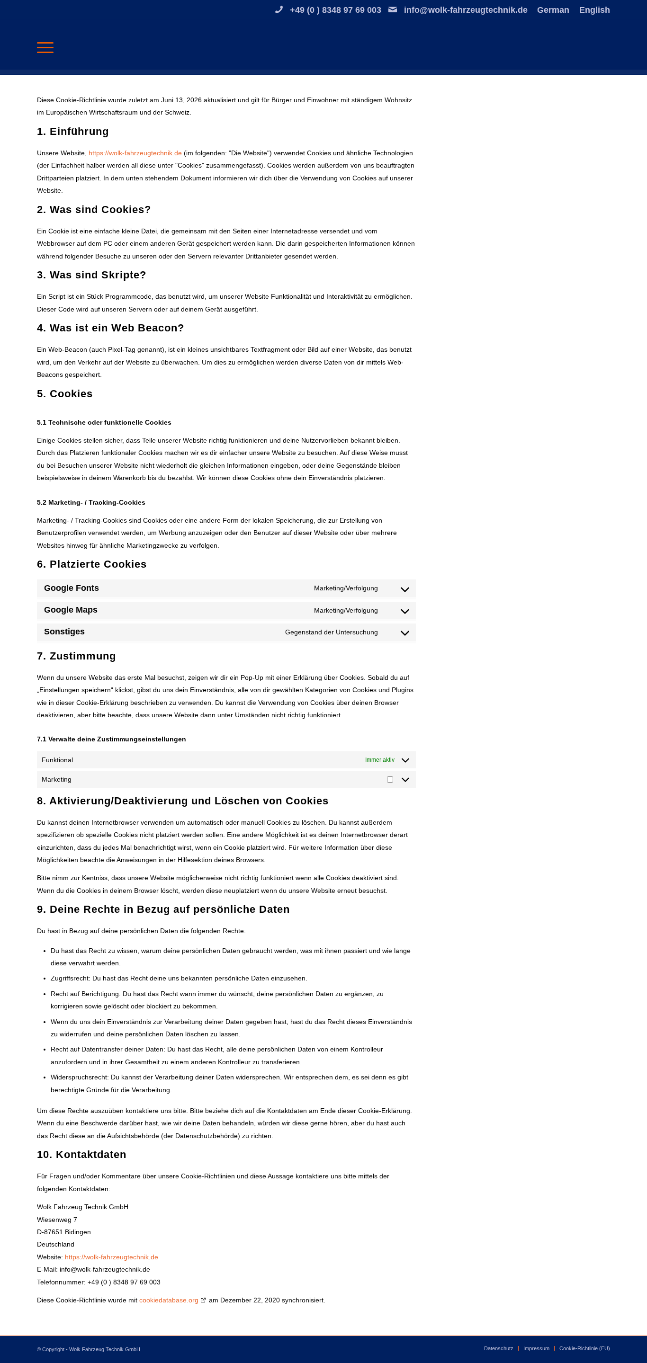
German (553, 10)
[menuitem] (553, 10)
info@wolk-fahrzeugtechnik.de (466, 10)
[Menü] (45, 46)
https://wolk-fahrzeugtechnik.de (135, 153)
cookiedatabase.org (168, 1300)
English (594, 10)
